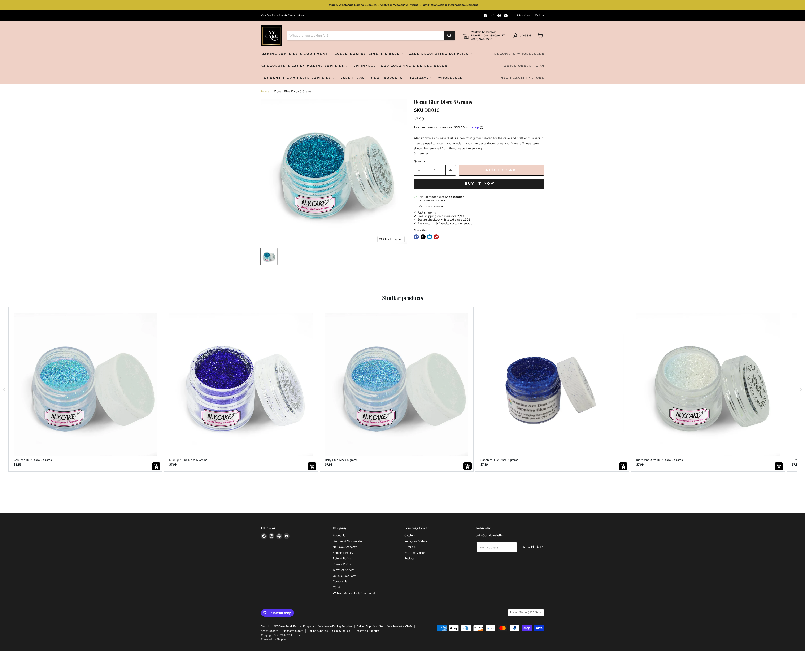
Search (265, 626)
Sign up (532, 547)
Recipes (409, 558)
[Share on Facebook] (416, 236)
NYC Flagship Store (522, 78)
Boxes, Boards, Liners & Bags (367, 54)
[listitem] (85, 389)
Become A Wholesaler (519, 54)
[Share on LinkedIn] (429, 236)
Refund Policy (342, 558)
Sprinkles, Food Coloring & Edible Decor (400, 66)
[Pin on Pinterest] (436, 236)
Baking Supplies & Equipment (294, 54)
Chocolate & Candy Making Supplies (303, 66)
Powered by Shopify (273, 639)
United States (528, 15)
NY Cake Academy (345, 547)
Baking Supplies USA (370, 626)
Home (265, 91)
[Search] (449, 35)
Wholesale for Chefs (399, 626)
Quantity (419, 161)
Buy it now (479, 183)
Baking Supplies (318, 631)
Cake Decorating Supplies (439, 54)
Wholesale (450, 78)
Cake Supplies (341, 631)
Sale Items (352, 78)
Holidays (419, 78)
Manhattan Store (293, 631)
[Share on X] (423, 236)
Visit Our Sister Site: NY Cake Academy (282, 15)
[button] (4, 389)
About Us (339, 535)
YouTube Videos (414, 553)
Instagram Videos (415, 541)
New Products (386, 78)
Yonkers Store (269, 631)
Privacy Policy (342, 564)
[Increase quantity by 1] (451, 170)
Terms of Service (343, 570)
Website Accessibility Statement (354, 593)
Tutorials (410, 547)
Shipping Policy (343, 553)
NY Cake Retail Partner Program (294, 626)
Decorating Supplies (366, 631)
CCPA (336, 587)
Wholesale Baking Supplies (335, 626)
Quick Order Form (523, 66)
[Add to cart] (156, 466)
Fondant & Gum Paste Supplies (296, 78)
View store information (431, 206)
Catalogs (410, 535)
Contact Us (340, 582)
